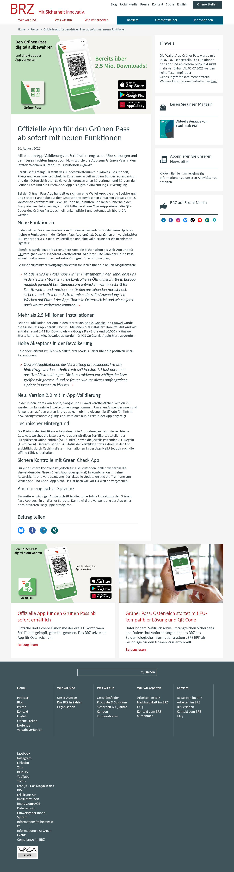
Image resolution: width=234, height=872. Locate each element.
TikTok (21, 781)
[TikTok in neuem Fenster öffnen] (192, 221)
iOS (20, 254)
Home (22, 29)
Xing (54, 530)
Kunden (102, 712)
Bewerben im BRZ (189, 698)
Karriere (133, 20)
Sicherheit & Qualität (112, 707)
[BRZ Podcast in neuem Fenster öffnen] (214, 221)
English (182, 4)
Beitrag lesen (28, 645)
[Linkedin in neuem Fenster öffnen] (163, 221)
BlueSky (22, 772)
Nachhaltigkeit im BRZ (152, 702)
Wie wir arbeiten (97, 20)
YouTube (23, 777)
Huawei (118, 323)
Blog (113, 4)
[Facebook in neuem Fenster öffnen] (171, 221)
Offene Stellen (209, 6)
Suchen (150, 672)
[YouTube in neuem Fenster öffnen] (200, 221)
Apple (89, 323)
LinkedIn (43, 530)
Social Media (128, 5)
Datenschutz (26, 808)
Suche (170, 4)
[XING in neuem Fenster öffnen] (207, 221)
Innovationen (203, 20)
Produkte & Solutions (112, 702)
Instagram (24, 758)
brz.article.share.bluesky (21, 530)
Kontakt (157, 4)
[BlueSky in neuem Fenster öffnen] (185, 221)
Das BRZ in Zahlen (69, 702)
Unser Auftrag (67, 698)
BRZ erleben (185, 707)
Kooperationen (107, 716)
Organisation (66, 707)
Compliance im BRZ (31, 840)
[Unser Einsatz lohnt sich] (27, 858)
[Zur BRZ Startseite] (22, 13)
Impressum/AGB (28, 804)
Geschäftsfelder (166, 20)
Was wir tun (63, 20)
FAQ (140, 707)
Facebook (32, 530)
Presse (144, 4)
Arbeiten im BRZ (148, 698)
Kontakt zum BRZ (189, 712)
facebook (23, 753)
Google (100, 323)
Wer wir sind (27, 20)
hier (214, 81)
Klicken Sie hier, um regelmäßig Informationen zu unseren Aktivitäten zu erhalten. (189, 178)
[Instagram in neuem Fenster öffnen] (178, 221)
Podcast (22, 698)
